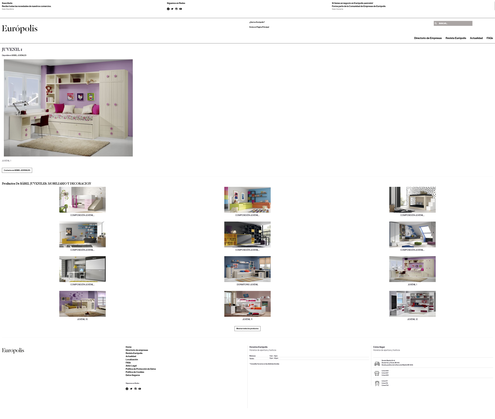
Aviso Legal (131, 365)
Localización (132, 359)
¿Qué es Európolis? (257, 22)
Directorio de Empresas (428, 38)
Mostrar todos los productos (247, 328)
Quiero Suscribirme (8, 9)
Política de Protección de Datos (141, 369)
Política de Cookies (135, 372)
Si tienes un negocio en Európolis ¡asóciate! (352, 3)
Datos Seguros (133, 375)
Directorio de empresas (137, 350)
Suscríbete (7, 3)
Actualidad (476, 38)
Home (128, 347)
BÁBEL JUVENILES (19, 55)
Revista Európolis (456, 38)
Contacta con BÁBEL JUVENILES (17, 170)
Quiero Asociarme (337, 9)
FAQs (490, 38)
